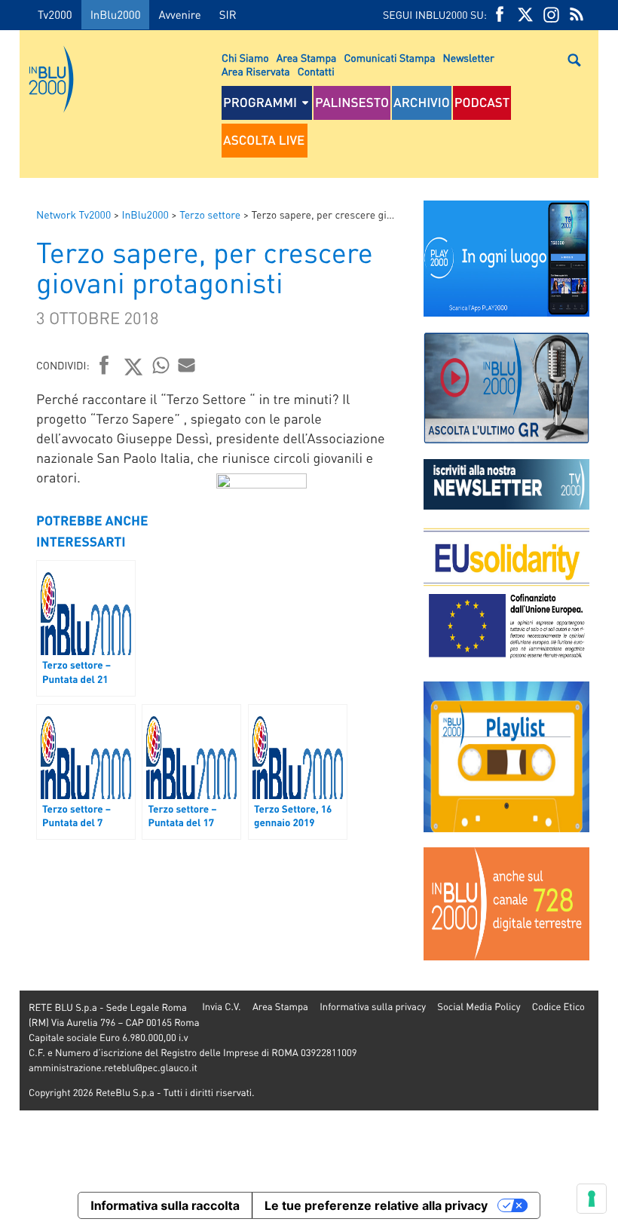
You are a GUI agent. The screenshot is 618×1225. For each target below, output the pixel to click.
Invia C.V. (221, 1006)
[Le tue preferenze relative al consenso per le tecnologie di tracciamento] (591, 1198)
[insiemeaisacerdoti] (10, 623)
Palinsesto (352, 102)
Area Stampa (307, 58)
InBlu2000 (115, 14)
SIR (228, 14)
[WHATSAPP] (161, 364)
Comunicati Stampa (389, 58)
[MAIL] (187, 364)
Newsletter (468, 58)
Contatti (316, 71)
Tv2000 (55, 14)
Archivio (421, 102)
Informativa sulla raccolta (165, 1205)
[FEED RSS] (576, 14)
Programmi (260, 102)
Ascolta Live (263, 140)
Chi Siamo (245, 58)
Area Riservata (256, 71)
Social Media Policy (478, 1006)
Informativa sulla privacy (373, 1006)
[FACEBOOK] (499, 14)
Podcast (482, 102)
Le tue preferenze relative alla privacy (376, 1205)
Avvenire (179, 14)
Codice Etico (558, 1006)
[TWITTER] (525, 14)
